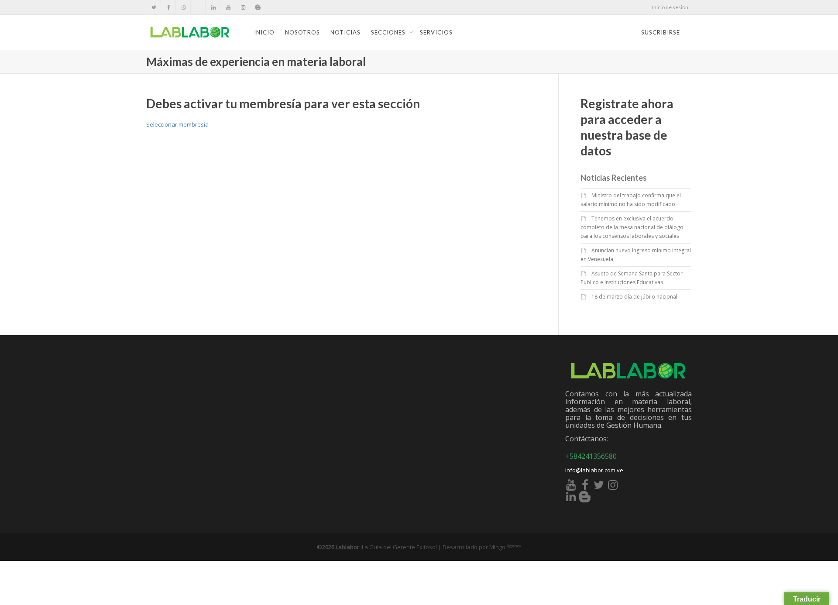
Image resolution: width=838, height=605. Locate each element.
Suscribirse (660, 32)
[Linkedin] (213, 7)
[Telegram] (198, 7)
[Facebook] (168, 7)
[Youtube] (228, 7)
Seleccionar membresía (177, 124)
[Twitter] (154, 7)
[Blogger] (258, 7)
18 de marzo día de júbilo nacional (634, 296)
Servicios (436, 32)
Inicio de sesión (670, 7)
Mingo (505, 547)
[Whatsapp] (183, 7)
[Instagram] (243, 7)
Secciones (389, 32)
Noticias (345, 32)
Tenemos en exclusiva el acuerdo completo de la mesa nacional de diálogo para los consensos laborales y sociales (631, 227)
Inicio (264, 32)
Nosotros (302, 32)
